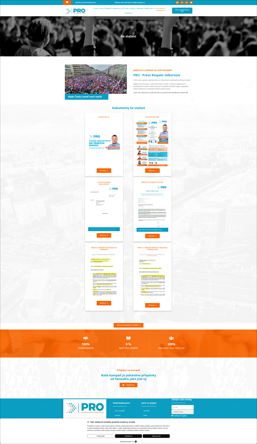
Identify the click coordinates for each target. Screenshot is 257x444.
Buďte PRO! (149, 8)
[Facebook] (177, 2)
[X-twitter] (182, 2)
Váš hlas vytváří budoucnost (85, 2)
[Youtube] (191, 2)
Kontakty (128, 13)
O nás (101, 8)
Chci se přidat (120, 411)
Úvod (95, 8)
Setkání (108, 8)
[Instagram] (186, 2)
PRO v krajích (130, 8)
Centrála (146, 411)
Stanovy (118, 415)
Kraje (145, 415)
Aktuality (140, 8)
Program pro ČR (118, 8)
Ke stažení (160, 8)
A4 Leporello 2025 (152, 117)
